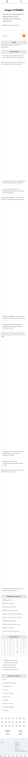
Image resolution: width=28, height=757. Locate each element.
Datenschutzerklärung (21, 751)
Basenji (5, 679)
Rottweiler (5, 700)
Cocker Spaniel (16, 624)
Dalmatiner (13, 621)
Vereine (17, 742)
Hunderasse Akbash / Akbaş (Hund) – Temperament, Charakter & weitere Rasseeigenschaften (12, 326)
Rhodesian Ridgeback (8, 707)
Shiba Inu (11, 627)
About (16, 747)
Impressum (18, 749)
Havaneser (5, 710)
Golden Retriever (7, 686)
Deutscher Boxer (18, 614)
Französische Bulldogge (9, 683)
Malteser (11, 603)
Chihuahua (13, 607)
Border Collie (6, 696)
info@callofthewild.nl (13, 25)
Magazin (17, 744)
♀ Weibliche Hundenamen (10, 660)
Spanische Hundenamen (9, 667)
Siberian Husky (17, 617)
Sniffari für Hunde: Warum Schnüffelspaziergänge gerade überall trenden (12, 463)
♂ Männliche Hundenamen (10, 662)
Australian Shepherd (8, 693)
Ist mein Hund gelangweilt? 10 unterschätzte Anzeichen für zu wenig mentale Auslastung (12, 191)
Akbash (10, 600)
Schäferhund (14, 610)
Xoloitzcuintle (15, 631)
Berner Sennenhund (8, 703)
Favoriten (17, 745)
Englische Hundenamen (9, 665)
